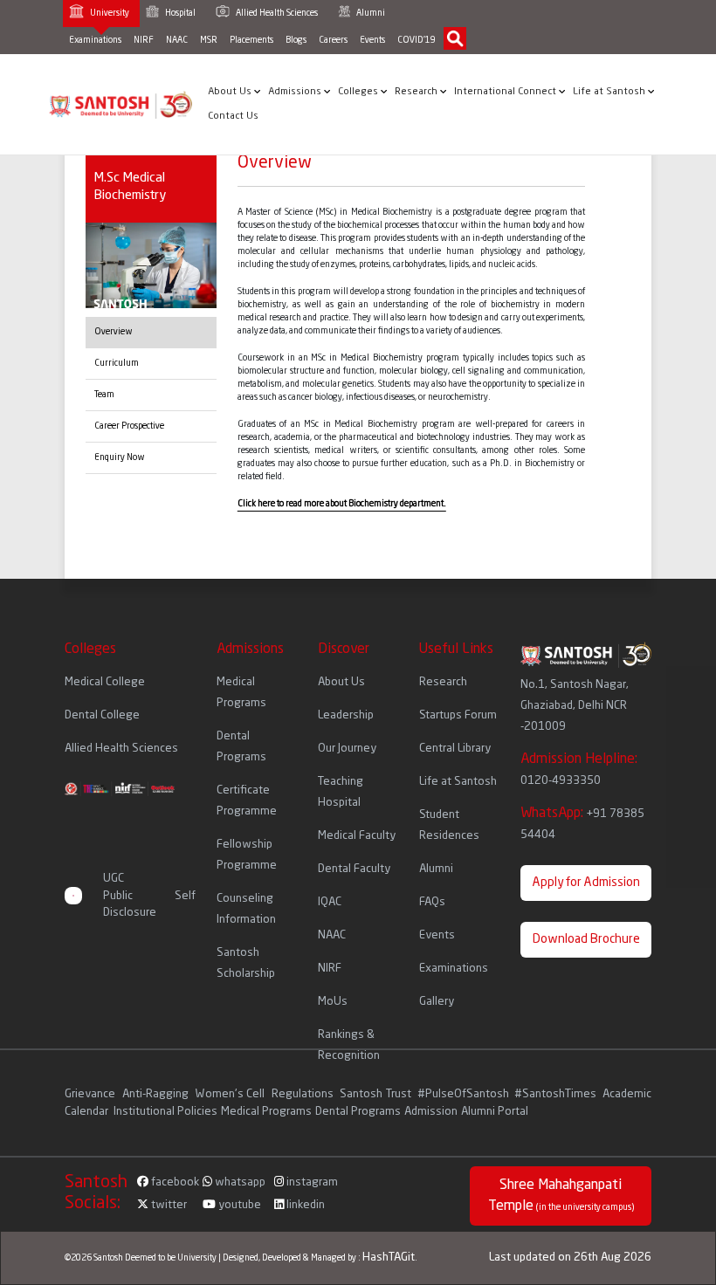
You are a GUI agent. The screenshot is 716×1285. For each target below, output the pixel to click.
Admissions (296, 92)
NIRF (144, 40)
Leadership (346, 715)
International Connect (506, 92)
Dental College (102, 715)
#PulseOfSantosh (463, 1094)
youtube (238, 1205)
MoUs (333, 1001)
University (108, 13)
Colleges (359, 92)
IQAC (329, 902)
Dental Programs (358, 1111)
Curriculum (116, 363)
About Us (231, 92)
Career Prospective (129, 426)
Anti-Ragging (156, 1094)
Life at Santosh (610, 92)
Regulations (304, 1094)
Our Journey (347, 748)
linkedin (304, 1205)
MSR (208, 40)
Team (104, 394)
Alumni (370, 13)
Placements (251, 40)
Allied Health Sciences (276, 13)
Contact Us (233, 116)
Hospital (179, 13)
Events (372, 40)
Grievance (91, 1094)
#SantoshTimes (555, 1094)
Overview (113, 331)
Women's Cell (232, 1094)
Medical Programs (266, 1111)
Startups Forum (458, 715)
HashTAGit (388, 1257)
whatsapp (238, 1182)
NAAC (177, 40)
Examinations (95, 40)
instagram (311, 1182)
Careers (333, 40)
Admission (431, 1111)
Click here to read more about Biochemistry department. (342, 503)
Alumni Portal (494, 1111)
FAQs (432, 902)
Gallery (436, 1001)
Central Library (455, 748)
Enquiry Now (119, 457)
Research (417, 92)
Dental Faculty (354, 869)
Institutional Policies (165, 1111)
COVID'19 (416, 40)
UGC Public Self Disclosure (149, 895)
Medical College (105, 682)
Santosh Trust (375, 1094)
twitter (167, 1205)
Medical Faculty (357, 836)
